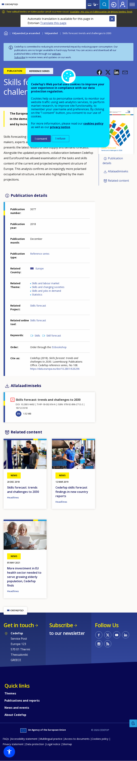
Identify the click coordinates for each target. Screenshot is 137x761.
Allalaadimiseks (118, 171)
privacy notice (60, 127)
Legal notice (53, 744)
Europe (39, 268)
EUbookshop (59, 347)
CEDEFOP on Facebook (98, 634)
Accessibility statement (24, 738)
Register (122, 4)
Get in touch (19, 625)
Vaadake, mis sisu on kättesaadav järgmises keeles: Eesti (101, 11)
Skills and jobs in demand (46, 290)
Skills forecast (38, 305)
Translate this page (53, 23)
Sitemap (67, 744)
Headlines (13, 497)
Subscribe (19, 57)
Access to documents (77, 738)
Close (112, 18)
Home (6, 33)
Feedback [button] (133, 723)
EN (18, 413)
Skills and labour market (45, 283)
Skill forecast (53, 335)
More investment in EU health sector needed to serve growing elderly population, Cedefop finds (24, 576)
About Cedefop (15, 715)
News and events (16, 708)
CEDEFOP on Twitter (107, 634)
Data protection (35, 744)
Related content (118, 181)
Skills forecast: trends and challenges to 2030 (23, 490)
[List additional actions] (97, 4)
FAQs (6, 738)
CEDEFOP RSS (107, 643)
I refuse (60, 138)
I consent (41, 139)
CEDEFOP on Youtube (116, 634)
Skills (37, 335)
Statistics (37, 294)
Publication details (113, 160)
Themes (10, 693)
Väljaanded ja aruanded (26, 33)
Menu (132, 4)
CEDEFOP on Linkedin (125, 634)
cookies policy (93, 123)
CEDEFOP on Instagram (98, 643)
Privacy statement (13, 744)
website (56, 53)
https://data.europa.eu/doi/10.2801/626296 (55, 368)
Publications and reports (22, 700)
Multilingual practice (51, 738)
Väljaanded (51, 33)
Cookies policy (100, 738)
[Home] (10, 4)
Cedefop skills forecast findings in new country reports (71, 492)
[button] (99, 72)
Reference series (39, 253)
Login (113, 4)
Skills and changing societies (48, 287)
